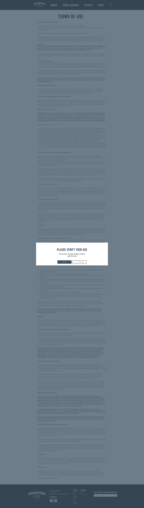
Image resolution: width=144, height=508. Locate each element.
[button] (64, 262)
